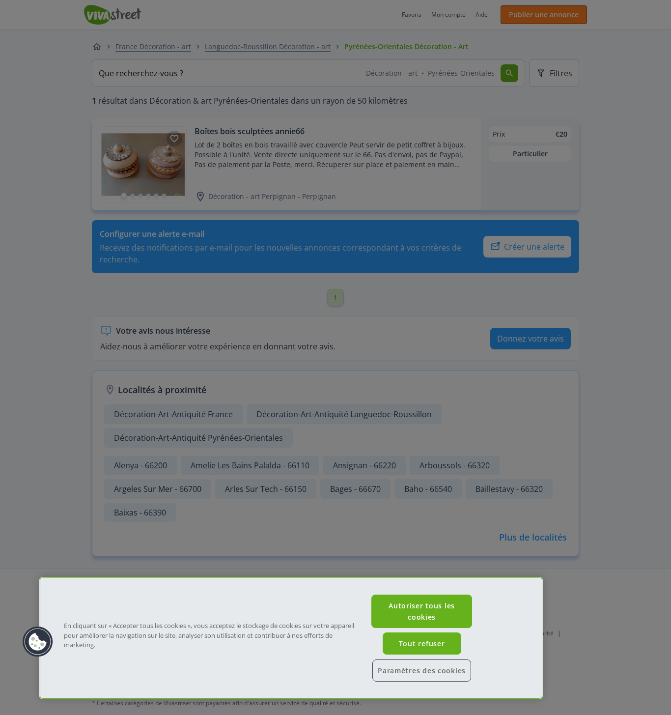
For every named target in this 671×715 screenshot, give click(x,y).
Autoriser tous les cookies (422, 611)
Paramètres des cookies (422, 670)
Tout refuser (422, 643)
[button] (38, 642)
